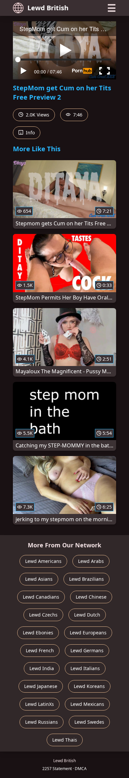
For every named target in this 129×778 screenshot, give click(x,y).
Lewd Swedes (89, 722)
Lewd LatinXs (39, 704)
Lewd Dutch (87, 615)
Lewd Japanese (40, 686)
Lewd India (41, 668)
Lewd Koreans (89, 686)
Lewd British (47, 7)
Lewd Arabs (91, 561)
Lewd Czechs (43, 615)
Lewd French (40, 650)
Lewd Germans (87, 650)
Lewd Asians (39, 579)
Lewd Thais (64, 740)
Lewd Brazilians (86, 579)
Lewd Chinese (91, 597)
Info (29, 132)
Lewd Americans (43, 561)
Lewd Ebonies (38, 632)
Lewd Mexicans (87, 704)
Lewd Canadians (41, 597)
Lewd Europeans (88, 632)
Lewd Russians (41, 722)
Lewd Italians (85, 668)
